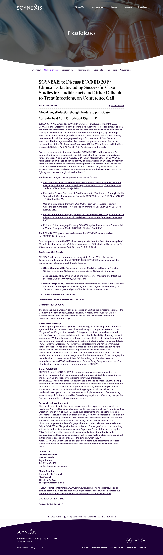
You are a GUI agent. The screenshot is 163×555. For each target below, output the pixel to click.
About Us (79, 7)
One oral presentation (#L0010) (54, 241)
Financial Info (84, 70)
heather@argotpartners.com (53, 466)
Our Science (97, 7)
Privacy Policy (116, 548)
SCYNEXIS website (95, 233)
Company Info (68, 70)
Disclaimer (131, 548)
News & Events (51, 70)
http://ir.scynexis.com (72, 313)
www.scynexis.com (75, 398)
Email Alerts (56, 517)
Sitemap (142, 548)
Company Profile (74, 517)
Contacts (92, 517)
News (114, 7)
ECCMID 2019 (50, 236)
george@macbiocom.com (51, 483)
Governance (125, 70)
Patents (85, 548)
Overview (36, 70)
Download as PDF (117, 106)
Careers (128, 7)
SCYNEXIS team (51, 381)
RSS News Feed (108, 517)
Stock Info (98, 70)
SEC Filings (112, 70)
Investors (142, 7)
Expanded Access (99, 548)
